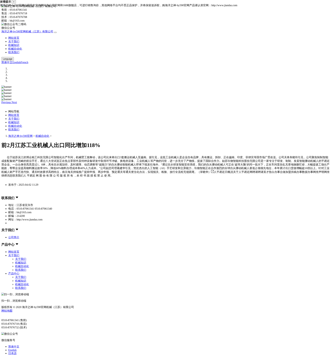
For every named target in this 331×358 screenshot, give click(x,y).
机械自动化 (15, 48)
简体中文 (6, 62)
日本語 (12, 353)
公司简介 (13, 237)
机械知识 (13, 45)
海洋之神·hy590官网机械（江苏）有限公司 (27, 31)
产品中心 (13, 273)
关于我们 (13, 41)
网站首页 (13, 37)
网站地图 (6, 310)
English (16, 62)
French (24, 62)
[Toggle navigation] (55, 32)
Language (7, 59)
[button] (6, 102)
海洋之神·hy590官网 (20, 135)
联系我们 (13, 52)
